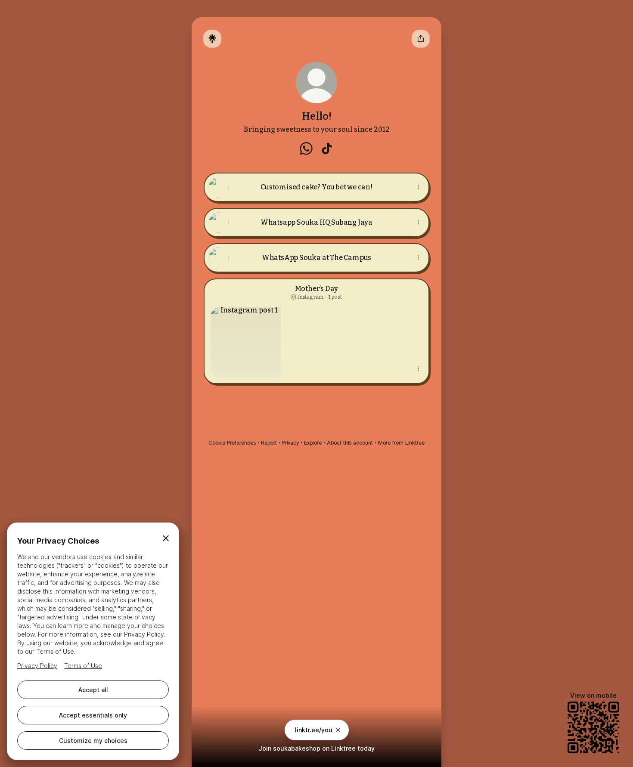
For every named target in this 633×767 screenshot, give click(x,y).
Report (269, 442)
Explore (313, 442)
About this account (350, 442)
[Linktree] (212, 38)
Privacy (290, 442)
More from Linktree (401, 442)
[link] (306, 148)
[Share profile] (420, 38)
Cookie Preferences (232, 442)
